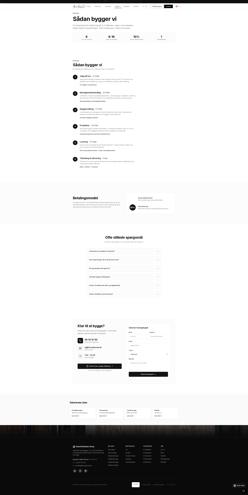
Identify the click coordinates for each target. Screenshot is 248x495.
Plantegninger (165, 459)
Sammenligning (130, 462)
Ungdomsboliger (113, 462)
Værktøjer (126, 6)
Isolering (128, 459)
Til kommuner (147, 459)
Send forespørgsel (147, 374)
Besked (131, 359)
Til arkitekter (147, 449)
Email (130, 341)
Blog (162, 453)
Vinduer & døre (130, 456)
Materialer (98, 6)
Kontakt (168, 6)
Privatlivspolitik (146, 484)
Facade (128, 453)
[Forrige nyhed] (2, 1)
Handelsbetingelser (158, 484)
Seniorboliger (112, 453)
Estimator (163, 462)
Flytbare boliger (113, 465)
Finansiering (147, 462)
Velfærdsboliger (113, 459)
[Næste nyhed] (246, 1)
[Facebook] (86, 471)
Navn (130, 332)
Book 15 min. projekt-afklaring (100, 366)
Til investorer (147, 456)
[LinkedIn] (75, 471)
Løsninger (108, 6)
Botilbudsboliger (113, 456)
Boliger (88, 6)
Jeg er (131, 350)
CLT (127, 449)
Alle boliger (111, 449)
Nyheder (136, 6)
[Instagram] (80, 471)
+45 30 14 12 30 (81, 462)
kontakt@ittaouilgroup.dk (84, 465)
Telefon (152, 332)
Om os (117, 6)
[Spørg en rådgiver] (243, 490)
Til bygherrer (147, 453)
